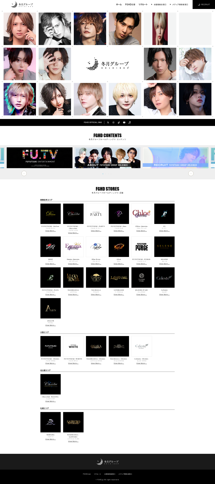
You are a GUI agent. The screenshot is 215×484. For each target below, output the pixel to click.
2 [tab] (106, 174)
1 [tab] (103, 174)
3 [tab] (109, 174)
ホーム (119, 4)
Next (191, 173)
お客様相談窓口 (109, 474)
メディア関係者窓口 (180, 4)
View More (49, 231)
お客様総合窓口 (160, 4)
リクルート (143, 4)
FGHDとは (130, 4)
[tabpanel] (107, 157)
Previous (24, 173)
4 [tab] (111, 174)
